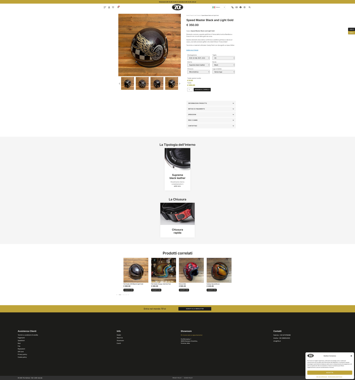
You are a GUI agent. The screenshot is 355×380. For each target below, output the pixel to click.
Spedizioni (21, 340)
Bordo (214, 62)
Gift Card (21, 351)
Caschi (191, 15)
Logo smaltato (217, 69)
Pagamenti (21, 338)
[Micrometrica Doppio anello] (198, 72)
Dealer (119, 335)
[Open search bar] (250, 7)
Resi (19, 343)
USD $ (351, 29)
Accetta (329, 372)
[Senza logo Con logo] (223, 72)
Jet (195, 15)
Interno (189, 62)
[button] (351, 356)
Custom (199, 15)
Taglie (214, 55)
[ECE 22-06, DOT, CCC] (198, 58)
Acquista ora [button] (128, 290)
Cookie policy (22, 357)
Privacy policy (22, 354)
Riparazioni (21, 349)
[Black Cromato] (223, 65)
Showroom (120, 340)
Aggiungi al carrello (202, 89)
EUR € (350, 32)
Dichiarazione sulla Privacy (335, 376)
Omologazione (192, 55)
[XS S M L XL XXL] (223, 58)
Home (187, 15)
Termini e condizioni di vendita (28, 335)
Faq (19, 346)
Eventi (119, 343)
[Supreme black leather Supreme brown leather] (198, 65)
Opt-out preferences (321, 376)
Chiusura (190, 69)
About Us (120, 338)
